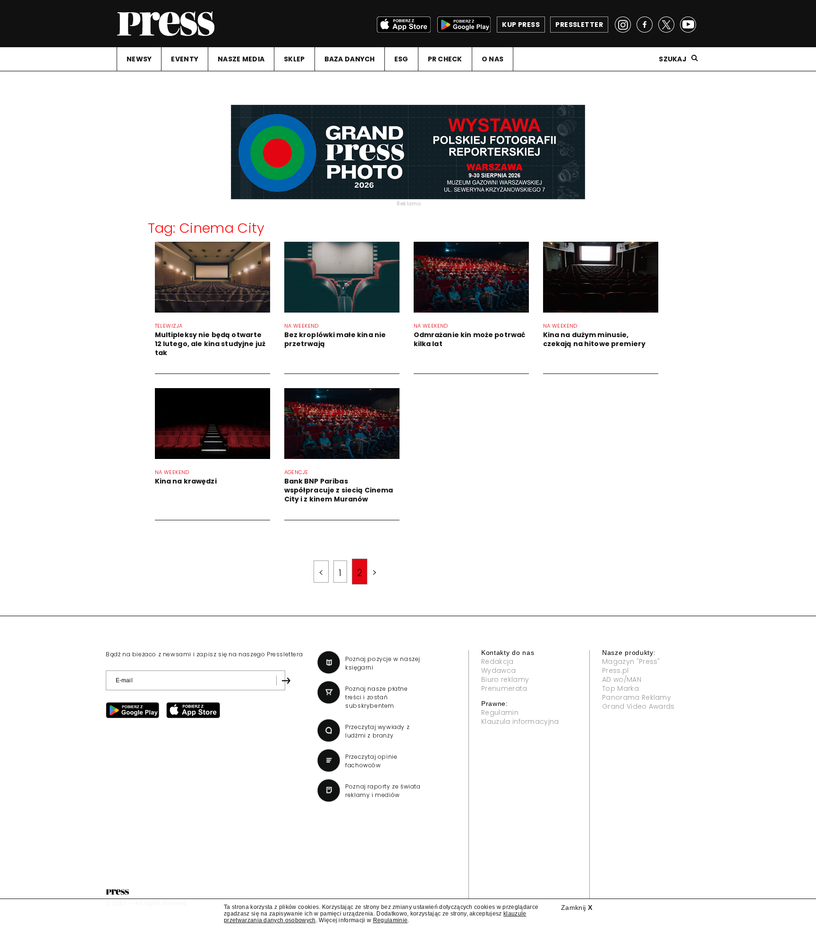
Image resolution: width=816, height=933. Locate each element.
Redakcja (497, 661)
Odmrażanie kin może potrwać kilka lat (470, 339)
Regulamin (499, 712)
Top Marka (620, 688)
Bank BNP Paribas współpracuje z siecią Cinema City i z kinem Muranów (338, 490)
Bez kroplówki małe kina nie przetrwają (335, 339)
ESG (401, 59)
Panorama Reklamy (636, 697)
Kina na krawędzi (186, 481)
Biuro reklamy (505, 679)
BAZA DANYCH (349, 59)
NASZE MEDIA (241, 59)
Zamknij (576, 907)
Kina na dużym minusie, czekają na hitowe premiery (594, 339)
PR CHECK (445, 59)
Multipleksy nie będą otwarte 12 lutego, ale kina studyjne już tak (210, 343)
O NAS (492, 59)
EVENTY (184, 59)
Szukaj (673, 59)
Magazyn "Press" (631, 661)
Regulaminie (390, 920)
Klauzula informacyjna (520, 721)
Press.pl (615, 670)
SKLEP (294, 59)
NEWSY (139, 59)
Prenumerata (504, 688)
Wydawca (498, 670)
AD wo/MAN (621, 679)
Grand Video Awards (638, 706)
